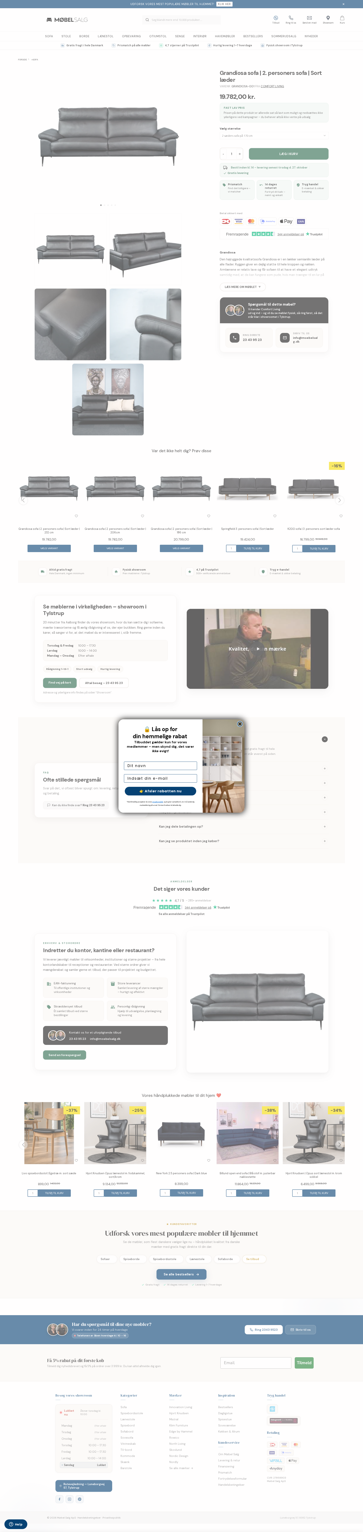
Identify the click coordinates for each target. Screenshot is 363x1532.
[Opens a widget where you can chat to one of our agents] (15, 1524)
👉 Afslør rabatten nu (160, 791)
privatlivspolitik (157, 802)
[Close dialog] (239, 723)
